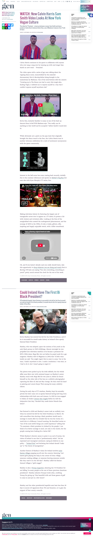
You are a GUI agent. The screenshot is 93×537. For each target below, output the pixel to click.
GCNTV (18, 1)
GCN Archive (35, 1)
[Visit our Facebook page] (69, 1)
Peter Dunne (40, 32)
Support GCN (42, 1)
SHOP (55, 1)
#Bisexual (23, 498)
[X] (6, 27)
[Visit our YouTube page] (71, 1)
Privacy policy (14, 534)
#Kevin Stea (31, 280)
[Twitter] (12, 25)
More (59, 1)
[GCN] (6, 516)
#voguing (47, 280)
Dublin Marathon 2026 (26, 1)
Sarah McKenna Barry (42, 306)
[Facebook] (9, 25)
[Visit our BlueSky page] (67, 1)
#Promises (36, 280)
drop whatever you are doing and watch (47, 267)
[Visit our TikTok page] (65, 1)
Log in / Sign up (76, 1)
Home (3, 1)
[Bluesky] (9, 27)
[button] (91, 15)
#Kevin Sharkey (49, 498)
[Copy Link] (6, 25)
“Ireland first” (31, 443)
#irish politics (29, 498)
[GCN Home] (8, 6)
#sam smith (42, 280)
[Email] (3, 25)
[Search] (89, 1)
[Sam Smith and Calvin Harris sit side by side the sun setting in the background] (43, 47)
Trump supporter (38, 468)
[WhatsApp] (3, 27)
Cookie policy (5, 534)
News (7, 1)
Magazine (13, 1)
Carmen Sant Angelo (41, 399)
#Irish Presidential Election (39, 498)
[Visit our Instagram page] (63, 1)
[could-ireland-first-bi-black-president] (43, 321)
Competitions (50, 1)
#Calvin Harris (24, 280)
